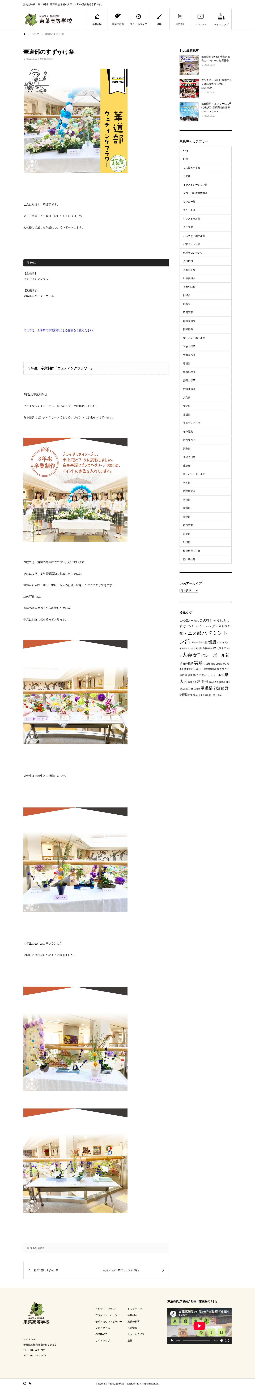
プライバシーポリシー (107, 1315)
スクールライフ (138, 24)
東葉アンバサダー (193, 423)
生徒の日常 (189, 457)
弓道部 (186, 363)
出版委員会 (189, 278)
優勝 (212, 641)
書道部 (186, 414)
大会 (187, 655)
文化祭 (43, 59)
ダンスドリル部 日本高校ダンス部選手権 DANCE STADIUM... (216, 84)
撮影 (213, 663)
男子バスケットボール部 (208, 675)
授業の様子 (189, 380)
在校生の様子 (209, 648)
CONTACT (200, 24)
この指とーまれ (189, 620)
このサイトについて (106, 1308)
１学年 (219, 695)
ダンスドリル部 (191, 218)
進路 (159, 24)
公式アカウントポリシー (108, 1321)
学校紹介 (97, 24)
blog (185, 150)
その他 (186, 176)
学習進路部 (189, 355)
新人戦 (226, 664)
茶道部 (186, 508)
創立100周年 (223, 642)
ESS (185, 159)
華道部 (50, 59)
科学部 (186, 482)
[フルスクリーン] (227, 1340)
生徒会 (186, 465)
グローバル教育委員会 (195, 193)
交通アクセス (102, 1327)
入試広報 (188, 261)
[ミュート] (221, 1340)
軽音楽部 (188, 525)
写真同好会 (189, 269)
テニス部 (188, 227)
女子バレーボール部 (194, 337)
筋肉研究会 (189, 491)
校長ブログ (189, 440)
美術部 (186, 499)
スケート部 (189, 210)
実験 (198, 662)
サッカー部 (189, 201)
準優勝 (188, 675)
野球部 (186, 542)
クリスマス (206, 626)
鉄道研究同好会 (191, 550)
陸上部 (212, 695)
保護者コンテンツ (193, 252)
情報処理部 (189, 372)
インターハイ (193, 626)
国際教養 (188, 329)
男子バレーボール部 (194, 474)
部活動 (218, 688)
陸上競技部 (189, 559)
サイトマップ (221, 24)
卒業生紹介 (189, 286)
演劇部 (186, 448)
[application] (199, 1326)
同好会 (186, 295)
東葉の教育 (118, 24)
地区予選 (221, 648)
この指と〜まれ (191, 167)
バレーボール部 (198, 642)
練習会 (222, 682)
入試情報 (180, 24)
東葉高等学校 (210, 669)
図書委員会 (189, 320)
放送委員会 (189, 389)
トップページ (135, 1308)
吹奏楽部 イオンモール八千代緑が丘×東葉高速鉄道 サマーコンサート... (216, 107)
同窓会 (186, 303)
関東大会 (193, 694)
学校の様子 (189, 346)
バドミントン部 (191, 244)
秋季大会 (192, 682)
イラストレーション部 (195, 184)
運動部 (186, 533)
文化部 (186, 406)
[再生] (172, 1340)
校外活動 (188, 431)
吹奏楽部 (188, 312)
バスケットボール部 (194, 235)
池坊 (182, 675)
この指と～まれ (211, 620)
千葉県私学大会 (186, 648)
